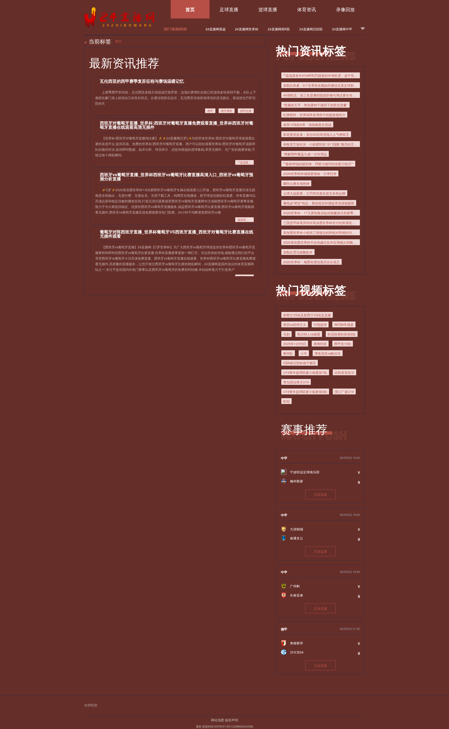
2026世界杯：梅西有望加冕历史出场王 (311, 262)
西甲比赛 (245, 111)
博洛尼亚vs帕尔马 (328, 353)
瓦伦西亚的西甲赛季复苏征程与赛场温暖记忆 (142, 81)
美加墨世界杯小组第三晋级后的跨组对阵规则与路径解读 (321, 232)
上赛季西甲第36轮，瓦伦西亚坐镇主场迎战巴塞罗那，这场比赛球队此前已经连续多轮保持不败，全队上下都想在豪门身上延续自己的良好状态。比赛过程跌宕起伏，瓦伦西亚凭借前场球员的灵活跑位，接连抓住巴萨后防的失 (175, 98)
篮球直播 (267, 9)
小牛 (304, 353)
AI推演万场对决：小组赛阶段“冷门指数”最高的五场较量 (321, 144)
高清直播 (320, 494)
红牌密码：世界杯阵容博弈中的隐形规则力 (314, 114)
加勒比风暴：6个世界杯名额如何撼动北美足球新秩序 (321, 85)
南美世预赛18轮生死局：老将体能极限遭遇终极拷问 (246, 220)
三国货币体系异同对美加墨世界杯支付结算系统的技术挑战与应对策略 (321, 222)
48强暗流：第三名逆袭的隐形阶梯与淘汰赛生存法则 (321, 95)
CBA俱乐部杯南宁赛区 (299, 363)
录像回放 (345, 9)
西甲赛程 (226, 111)
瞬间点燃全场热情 (296, 183)
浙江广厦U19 (344, 391)
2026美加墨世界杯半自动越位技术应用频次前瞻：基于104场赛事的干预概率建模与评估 (321, 242)
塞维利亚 (320, 343)
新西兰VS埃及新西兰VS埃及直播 (307, 315)
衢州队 (288, 353)
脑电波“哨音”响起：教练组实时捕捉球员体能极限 (318, 203)
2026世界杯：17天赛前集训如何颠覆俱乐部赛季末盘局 (321, 213)
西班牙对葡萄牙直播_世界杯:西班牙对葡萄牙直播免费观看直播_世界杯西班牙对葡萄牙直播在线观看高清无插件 (176, 125)
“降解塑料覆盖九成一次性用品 (305, 154)
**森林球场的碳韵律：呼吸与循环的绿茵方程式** (318, 163)
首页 (190, 9)
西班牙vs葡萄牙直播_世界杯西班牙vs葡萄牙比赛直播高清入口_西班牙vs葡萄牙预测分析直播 (176, 177)
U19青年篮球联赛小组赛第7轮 (305, 372)
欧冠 (286, 401)
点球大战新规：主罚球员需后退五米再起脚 (314, 193)
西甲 (210, 111)
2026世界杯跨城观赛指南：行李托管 (310, 173)
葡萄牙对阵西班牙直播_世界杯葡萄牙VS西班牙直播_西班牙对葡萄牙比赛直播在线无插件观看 (176, 234)
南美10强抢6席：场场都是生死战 (307, 124)
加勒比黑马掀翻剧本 (298, 252)
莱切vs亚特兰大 (294, 324)
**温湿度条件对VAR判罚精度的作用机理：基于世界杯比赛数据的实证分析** (246, 162)
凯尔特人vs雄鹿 (308, 334)
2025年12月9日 (294, 343)
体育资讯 (306, 9)
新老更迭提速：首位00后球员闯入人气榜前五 (316, 134)
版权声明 (231, 720)
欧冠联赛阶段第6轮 (342, 334)
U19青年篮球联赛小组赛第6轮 (305, 391)
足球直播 (229, 9)
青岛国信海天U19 (296, 382)
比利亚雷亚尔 (344, 372)
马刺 (286, 334)
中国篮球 (320, 324)
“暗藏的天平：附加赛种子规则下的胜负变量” (315, 105)
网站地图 (217, 720)
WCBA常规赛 (344, 324)
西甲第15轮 (342, 343)
